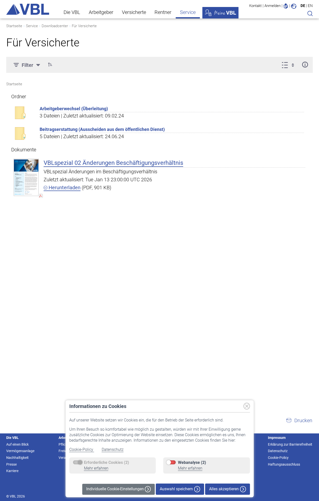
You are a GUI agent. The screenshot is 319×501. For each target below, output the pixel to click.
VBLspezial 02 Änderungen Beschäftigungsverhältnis (113, 162)
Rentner (163, 12)
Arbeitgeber (101, 12)
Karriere (12, 471)
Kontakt (255, 5)
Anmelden (272, 5)
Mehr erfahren (96, 468)
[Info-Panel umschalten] (305, 65)
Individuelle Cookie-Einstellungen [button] (115, 489)
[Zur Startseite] (27, 9)
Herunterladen (63, 188)
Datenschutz (113, 449)
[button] (50, 65)
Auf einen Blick (17, 444)
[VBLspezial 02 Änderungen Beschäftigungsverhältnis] (26, 177)
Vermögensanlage (20, 451)
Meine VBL (220, 12)
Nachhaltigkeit (17, 458)
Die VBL (72, 12)
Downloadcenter (55, 26)
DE (303, 5)
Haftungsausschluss (284, 464)
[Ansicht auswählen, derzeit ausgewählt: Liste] (289, 65)
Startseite (14, 26)
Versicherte (134, 12)
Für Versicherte (84, 26)
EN (310, 5)
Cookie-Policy (81, 449)
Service (188, 12)
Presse (11, 464)
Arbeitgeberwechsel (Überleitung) (74, 108)
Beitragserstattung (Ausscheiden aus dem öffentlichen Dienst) (102, 129)
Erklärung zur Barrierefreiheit (290, 444)
